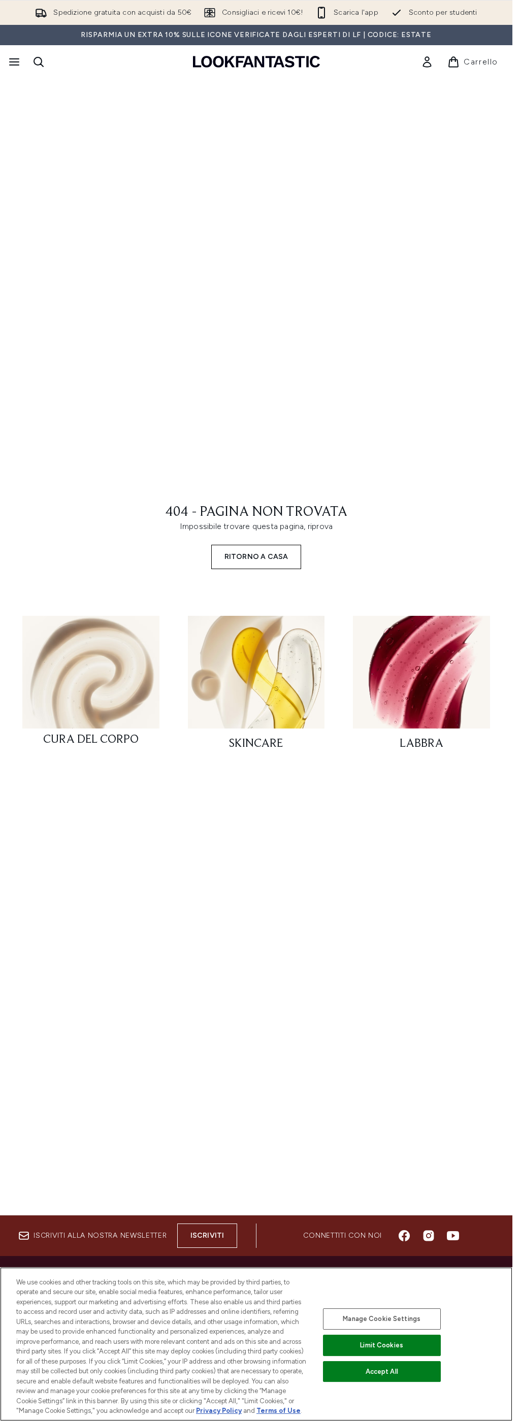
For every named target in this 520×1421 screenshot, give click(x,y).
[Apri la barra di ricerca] (38, 62)
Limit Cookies (381, 1345)
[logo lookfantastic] (256, 62)
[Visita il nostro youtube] (453, 1236)
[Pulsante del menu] (13, 62)
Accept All (382, 1371)
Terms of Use (278, 1410)
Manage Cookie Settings (381, 1319)
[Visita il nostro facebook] (404, 1236)
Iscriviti (207, 1235)
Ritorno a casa (256, 556)
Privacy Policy (219, 1410)
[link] (427, 62)
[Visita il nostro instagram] (428, 1236)
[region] (256, 1344)
